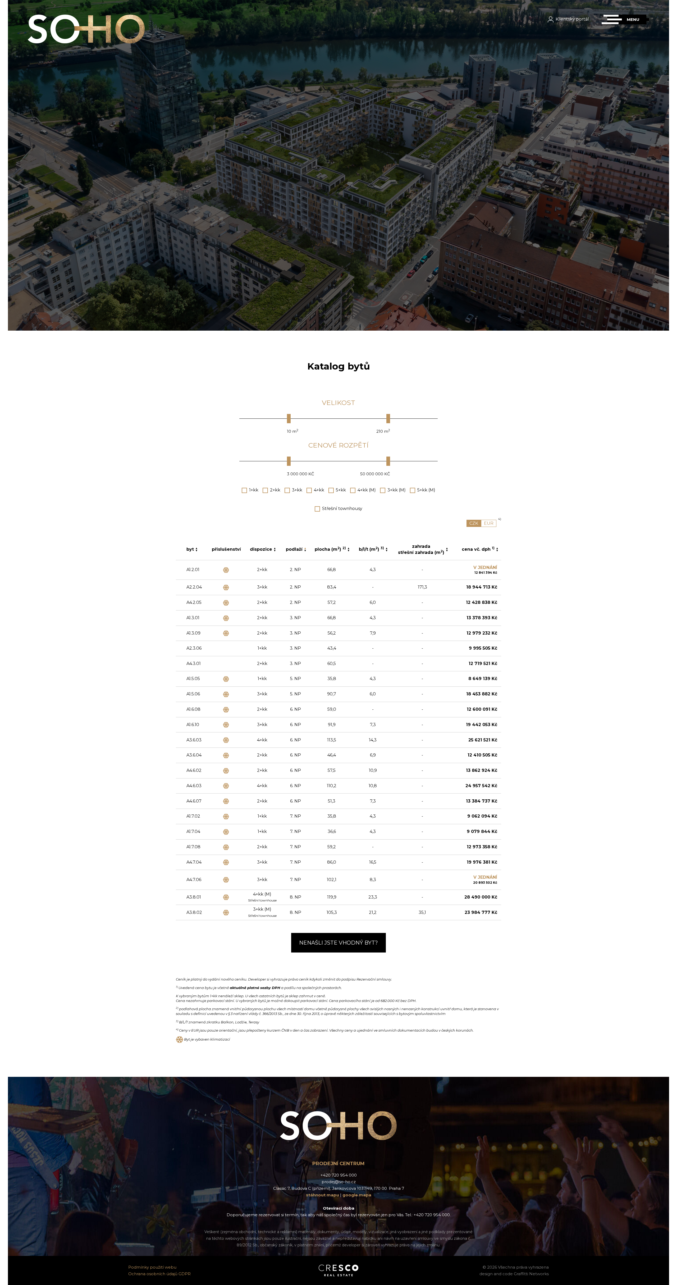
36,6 (332, 831)
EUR (488, 523)
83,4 (331, 587)
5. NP (295, 678)
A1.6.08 (193, 709)
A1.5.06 (193, 693)
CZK (473, 523)
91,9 (332, 724)
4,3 (373, 569)
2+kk (275, 490)
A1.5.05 (193, 678)
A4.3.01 (193, 663)
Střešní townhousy (342, 508)
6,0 (373, 602)
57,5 (332, 770)
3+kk (297, 490)
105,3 (332, 912)
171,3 (422, 587)
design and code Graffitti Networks (514, 1273)
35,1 (422, 912)
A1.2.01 (192, 569)
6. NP (295, 709)
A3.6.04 (194, 755)
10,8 (373, 785)
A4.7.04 (194, 862)
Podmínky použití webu (152, 1267)
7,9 (373, 633)
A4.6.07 (194, 801)
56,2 (332, 633)
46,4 (331, 755)
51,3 (331, 801)
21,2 (373, 912)
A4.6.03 (194, 785)
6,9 (373, 755)
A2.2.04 (194, 587)
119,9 (331, 897)
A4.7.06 (193, 879)
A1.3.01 (192, 617)
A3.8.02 (194, 912)
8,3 (373, 879)
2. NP (295, 569)
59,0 (331, 709)
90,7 (331, 693)
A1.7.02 (193, 816)
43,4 (331, 648)
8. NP (295, 897)
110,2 (331, 785)
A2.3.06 (194, 648)
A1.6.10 (192, 724)
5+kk (341, 490)
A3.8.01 (193, 897)
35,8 (331, 678)
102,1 (331, 879)
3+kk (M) (396, 490)
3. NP (295, 617)
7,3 (373, 724)
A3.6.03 (194, 739)
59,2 (331, 846)
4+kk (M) (367, 490)
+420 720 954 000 (339, 1175)
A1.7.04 (193, 831)
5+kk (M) (426, 490)
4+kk (319, 490)
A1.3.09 (193, 633)
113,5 (331, 739)
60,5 (331, 663)
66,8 (331, 569)
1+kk (253, 490)
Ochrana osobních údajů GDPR (159, 1273)
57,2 (332, 602)
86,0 (331, 862)
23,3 (372, 897)
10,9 (373, 770)
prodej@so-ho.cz (339, 1181)
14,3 (373, 739)
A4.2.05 (194, 602)
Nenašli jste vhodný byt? (338, 943)
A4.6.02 (194, 770)
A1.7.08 (193, 846)
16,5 (372, 862)
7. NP (295, 816)
